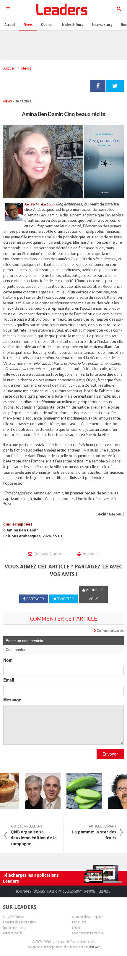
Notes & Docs (72, 24)
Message (12, 700)
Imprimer (90, 553)
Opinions (89, 891)
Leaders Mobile (12, 933)
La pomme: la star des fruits (94, 832)
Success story (72, 891)
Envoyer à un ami (49, 553)
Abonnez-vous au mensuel (88, 933)
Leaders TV (54, 891)
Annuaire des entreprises (87, 916)
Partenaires (23, 891)
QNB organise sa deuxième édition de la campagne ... (34, 835)
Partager (97, 86)
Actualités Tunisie (13, 916)
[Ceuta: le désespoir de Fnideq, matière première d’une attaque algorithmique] (40, 791)
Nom (7, 660)
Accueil (9, 68)
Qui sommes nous (14, 927)
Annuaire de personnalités (19, 922)
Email (8, 680)
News (26, 68)
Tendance (103, 891)
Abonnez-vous (94, 594)
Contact (76, 927)
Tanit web (94, 946)
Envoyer (110, 754)
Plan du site (79, 922)
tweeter (115, 86)
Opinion (47, 24)
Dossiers (39, 891)
